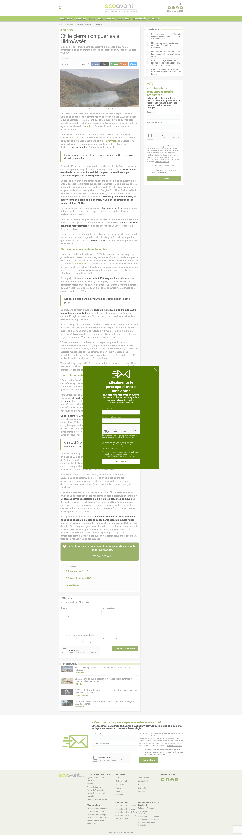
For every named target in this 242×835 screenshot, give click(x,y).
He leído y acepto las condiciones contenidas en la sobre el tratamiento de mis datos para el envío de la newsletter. (120, 454)
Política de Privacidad (109, 449)
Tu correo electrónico (111, 417)
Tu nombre (107, 408)
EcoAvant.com (107, 435)
